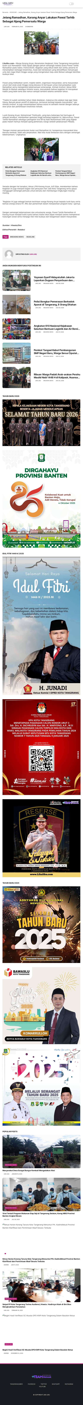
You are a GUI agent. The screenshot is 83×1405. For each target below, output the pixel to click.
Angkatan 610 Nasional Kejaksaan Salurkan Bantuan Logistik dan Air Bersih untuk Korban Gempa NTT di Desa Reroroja (41, 173)
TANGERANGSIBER (16, 1384)
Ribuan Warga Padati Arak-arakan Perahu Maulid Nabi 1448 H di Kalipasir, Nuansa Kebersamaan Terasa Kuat (57, 376)
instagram (69, 1384)
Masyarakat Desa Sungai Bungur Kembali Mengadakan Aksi (28, 1170)
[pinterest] (17, 243)
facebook (31, 1384)
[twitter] (9, 243)
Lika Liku (46, 1395)
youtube (42, 1386)
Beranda (5, 12)
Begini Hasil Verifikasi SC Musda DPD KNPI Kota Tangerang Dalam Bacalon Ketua (37, 1350)
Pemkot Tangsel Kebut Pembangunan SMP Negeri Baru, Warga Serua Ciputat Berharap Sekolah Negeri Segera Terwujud (65, 173)
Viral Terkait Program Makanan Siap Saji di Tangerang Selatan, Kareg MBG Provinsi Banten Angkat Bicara (38, 1214)
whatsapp (56, 1384)
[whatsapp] (13, 243)
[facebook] (4, 243)
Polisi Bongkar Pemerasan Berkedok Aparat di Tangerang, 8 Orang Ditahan (16, 173)
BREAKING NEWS (17, 237)
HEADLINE (13, 12)
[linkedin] (22, 243)
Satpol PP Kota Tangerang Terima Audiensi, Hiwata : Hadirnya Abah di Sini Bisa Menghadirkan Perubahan (36, 1305)
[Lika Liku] (7, 5)
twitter (44, 1384)
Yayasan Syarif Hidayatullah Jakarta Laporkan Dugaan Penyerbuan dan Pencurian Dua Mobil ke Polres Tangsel (55, 279)
